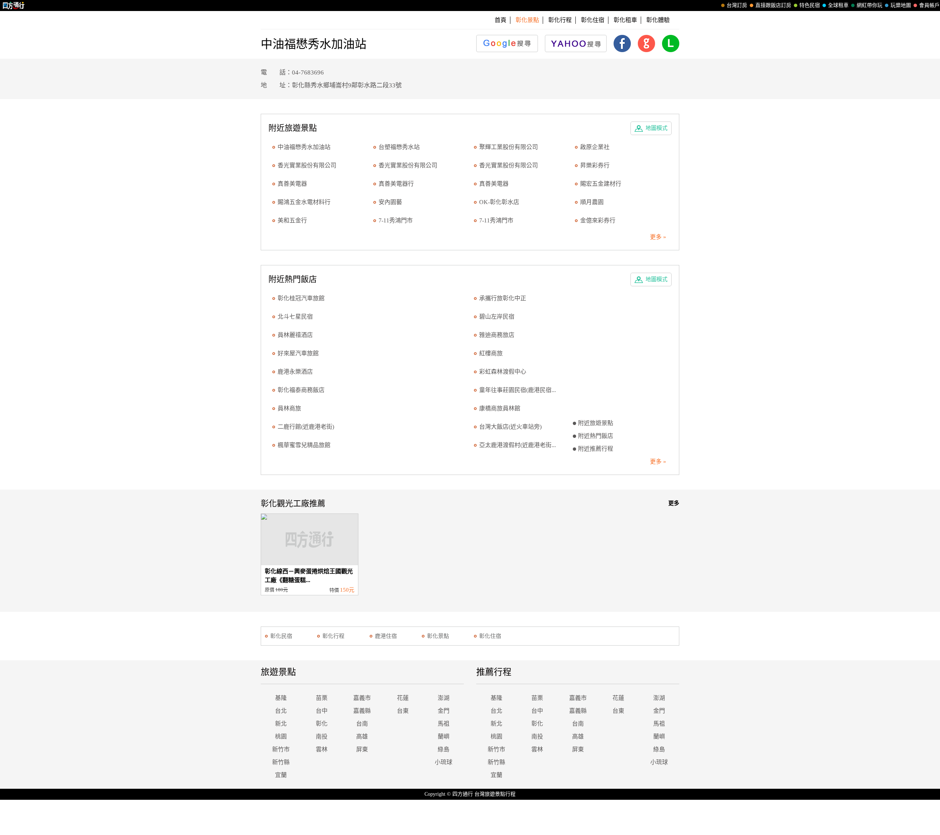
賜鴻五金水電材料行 (304, 202)
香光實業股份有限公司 (307, 165)
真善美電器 (292, 184)
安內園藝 (390, 202)
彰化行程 (560, 20)
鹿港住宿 (386, 636)
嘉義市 (362, 698)
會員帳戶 (929, 5)
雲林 (322, 749)
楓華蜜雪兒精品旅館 (304, 445)
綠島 (443, 749)
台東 (403, 711)
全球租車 (838, 5)
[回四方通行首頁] (14, 5)
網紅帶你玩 (869, 5)
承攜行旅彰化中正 (502, 298)
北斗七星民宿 (295, 316)
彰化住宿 (592, 20)
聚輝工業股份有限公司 (508, 147)
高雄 (362, 736)
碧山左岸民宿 (496, 316)
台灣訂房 (737, 5)
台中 (322, 711)
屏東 (362, 749)
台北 (281, 711)
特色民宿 (809, 5)
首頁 (500, 20)
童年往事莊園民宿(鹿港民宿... (517, 390)
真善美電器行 (396, 184)
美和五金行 (292, 220)
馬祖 (443, 723)
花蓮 (403, 698)
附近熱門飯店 (595, 436)
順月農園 (592, 202)
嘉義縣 (362, 711)
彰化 (322, 723)
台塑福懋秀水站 (399, 147)
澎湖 (443, 698)
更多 (673, 503)
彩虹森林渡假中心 (502, 372)
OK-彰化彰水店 (499, 202)
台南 (362, 723)
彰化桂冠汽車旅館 (301, 298)
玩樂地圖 (900, 5)
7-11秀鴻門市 (396, 220)
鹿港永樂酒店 (295, 372)
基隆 (281, 698)
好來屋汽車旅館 (298, 353)
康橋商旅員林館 (499, 408)
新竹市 (281, 749)
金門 (443, 711)
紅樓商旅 (491, 353)
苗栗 (322, 698)
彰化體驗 (658, 20)
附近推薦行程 (595, 449)
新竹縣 (281, 762)
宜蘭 (281, 775)
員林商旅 (289, 408)
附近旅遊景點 (595, 423)
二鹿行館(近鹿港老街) (306, 427)
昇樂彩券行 (595, 165)
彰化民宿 (281, 636)
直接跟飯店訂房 (773, 5)
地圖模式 (657, 128)
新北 (281, 723)
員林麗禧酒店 (295, 335)
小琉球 (443, 762)
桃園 (281, 736)
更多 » (658, 237)
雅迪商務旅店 (496, 335)
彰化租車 (625, 20)
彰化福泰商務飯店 (301, 390)
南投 (322, 736)
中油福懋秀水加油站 (304, 147)
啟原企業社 (595, 147)
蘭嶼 (443, 736)
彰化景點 (438, 636)
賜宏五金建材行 (600, 184)
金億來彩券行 (597, 220)
